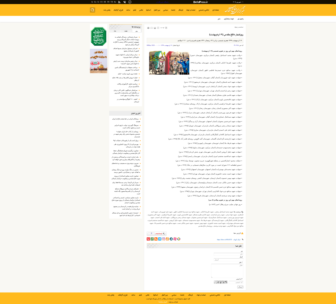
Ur (98, 2)
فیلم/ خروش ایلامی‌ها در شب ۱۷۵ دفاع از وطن (125, 79)
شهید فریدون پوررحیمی (235, 217)
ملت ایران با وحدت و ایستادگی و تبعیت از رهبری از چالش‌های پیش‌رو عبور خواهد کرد (126, 158)
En (95, 2)
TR (112, 2)
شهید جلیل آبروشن (175, 220)
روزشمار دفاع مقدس (205, 226)
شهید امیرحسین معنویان (199, 217)
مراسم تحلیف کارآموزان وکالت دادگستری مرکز (128, 85)
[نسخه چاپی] (148, 27)
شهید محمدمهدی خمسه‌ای (191, 220)
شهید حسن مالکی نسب (185, 223)
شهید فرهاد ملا (206, 220)
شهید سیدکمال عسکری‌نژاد (218, 217)
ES (101, 2)
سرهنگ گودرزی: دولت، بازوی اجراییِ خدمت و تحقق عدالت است (127, 126)
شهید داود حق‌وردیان (165, 212)
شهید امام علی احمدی (162, 217)
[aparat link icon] (175, 239)
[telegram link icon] (159, 239)
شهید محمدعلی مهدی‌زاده (235, 223)
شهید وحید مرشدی (220, 226)
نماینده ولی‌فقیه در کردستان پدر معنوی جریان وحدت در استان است (126, 208)
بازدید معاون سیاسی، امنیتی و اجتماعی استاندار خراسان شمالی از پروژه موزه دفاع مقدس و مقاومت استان (126, 200)
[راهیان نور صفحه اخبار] (98, 61)
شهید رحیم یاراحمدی (217, 215)
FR (108, 2)
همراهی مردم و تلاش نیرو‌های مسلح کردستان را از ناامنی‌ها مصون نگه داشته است (127, 191)
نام (242, 251)
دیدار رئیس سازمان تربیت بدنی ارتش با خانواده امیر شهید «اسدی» (126, 62)
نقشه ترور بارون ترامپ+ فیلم (127, 74)
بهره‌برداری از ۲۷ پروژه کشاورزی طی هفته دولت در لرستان (127, 145)
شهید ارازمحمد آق (218, 220)
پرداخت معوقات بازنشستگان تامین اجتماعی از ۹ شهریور (127, 68)
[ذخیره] (155, 28)
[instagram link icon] (163, 239)
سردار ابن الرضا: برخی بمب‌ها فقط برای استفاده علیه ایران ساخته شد (126, 184)
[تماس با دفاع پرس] (124, 2)
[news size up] (166, 27)
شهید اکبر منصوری (154, 215)
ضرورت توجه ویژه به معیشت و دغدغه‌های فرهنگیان (126, 164)
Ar (92, 2)
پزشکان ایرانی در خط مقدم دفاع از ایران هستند (126, 120)
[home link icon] (148, 239)
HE (105, 2)
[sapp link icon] (171, 239)
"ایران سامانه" (162, 302)
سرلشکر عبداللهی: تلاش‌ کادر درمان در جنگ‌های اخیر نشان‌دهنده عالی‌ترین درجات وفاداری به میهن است (126, 92)
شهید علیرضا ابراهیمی (168, 215)
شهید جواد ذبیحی (231, 215)
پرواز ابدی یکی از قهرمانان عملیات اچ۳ (125, 140)
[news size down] (158, 27)
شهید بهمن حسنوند (200, 223)
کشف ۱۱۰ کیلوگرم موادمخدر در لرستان (128, 100)
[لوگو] (235, 14)
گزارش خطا (237, 233)
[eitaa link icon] (167, 239)
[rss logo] (119, 2)
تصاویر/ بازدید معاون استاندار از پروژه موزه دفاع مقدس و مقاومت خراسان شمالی (125, 177)
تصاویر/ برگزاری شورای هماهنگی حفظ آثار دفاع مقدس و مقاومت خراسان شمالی (126, 152)
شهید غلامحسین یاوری (184, 215)
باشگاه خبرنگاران (162, 2)
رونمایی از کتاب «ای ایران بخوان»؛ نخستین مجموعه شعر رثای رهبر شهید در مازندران (127, 134)
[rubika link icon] (178, 239)
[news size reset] (162, 27)
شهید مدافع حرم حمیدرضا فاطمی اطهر (186, 212)
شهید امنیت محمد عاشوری (216, 223)
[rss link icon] (156, 239)
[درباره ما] (129, 2)
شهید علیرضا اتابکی (207, 212)
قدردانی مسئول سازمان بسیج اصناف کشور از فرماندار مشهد (126, 49)
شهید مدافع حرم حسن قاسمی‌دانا (165, 223)
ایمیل (241, 257)
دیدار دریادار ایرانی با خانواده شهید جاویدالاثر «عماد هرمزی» (127, 56)
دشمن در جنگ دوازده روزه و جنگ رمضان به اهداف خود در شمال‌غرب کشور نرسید (126, 171)
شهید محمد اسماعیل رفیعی (224, 212)
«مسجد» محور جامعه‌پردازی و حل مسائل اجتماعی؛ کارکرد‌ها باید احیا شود (126, 214)
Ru (115, 2)
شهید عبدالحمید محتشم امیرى (158, 220)
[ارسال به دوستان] (151, 27)
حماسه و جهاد (238, 27)
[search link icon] (152, 239)
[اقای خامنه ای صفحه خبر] (98, 36)
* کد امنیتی (239, 279)
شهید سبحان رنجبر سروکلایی (180, 217)
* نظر (241, 262)
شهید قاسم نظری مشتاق (201, 215)
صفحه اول (227, 295)
